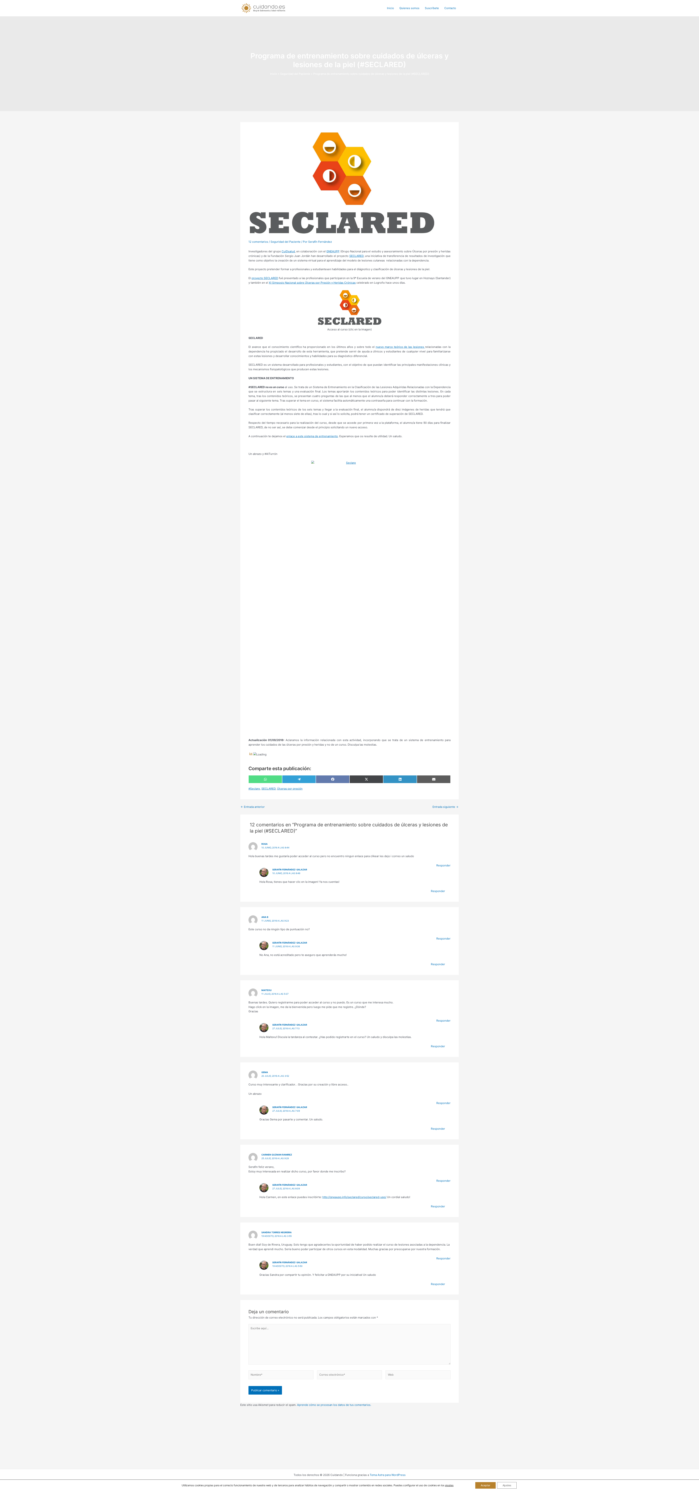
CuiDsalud (288, 251)
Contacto (450, 8)
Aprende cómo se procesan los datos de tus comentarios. (334, 1405)
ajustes (449, 1485)
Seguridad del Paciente (285, 241)
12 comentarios (258, 241)
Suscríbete (432, 8)
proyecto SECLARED (265, 278)
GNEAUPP (332, 251)
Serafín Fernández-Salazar (289, 869)
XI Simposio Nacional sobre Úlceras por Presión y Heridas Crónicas (312, 282)
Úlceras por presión (290, 788)
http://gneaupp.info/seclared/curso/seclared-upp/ (354, 1197)
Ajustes (507, 1485)
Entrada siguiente (445, 806)
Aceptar (485, 1485)
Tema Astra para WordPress (388, 1475)
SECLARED (356, 256)
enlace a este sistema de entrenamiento (312, 436)
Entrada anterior (253, 806)
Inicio (390, 8)
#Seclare (254, 788)
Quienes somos (409, 8)
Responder (443, 865)
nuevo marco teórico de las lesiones (400, 347)
